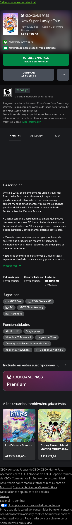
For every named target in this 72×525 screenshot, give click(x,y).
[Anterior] (58, 365)
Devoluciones (8, 492)
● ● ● (63, 75)
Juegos (4, 496)
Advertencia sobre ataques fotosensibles (25, 483)
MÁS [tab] (57, 136)
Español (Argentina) (12, 500)
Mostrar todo (45, 403)
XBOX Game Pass (52, 469)
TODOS (21, 90)
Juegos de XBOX (30, 469)
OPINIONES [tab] (36, 136)
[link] (19, 434)
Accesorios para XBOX (14, 474)
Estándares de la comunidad (47, 478)
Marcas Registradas (27, 518)
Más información (31, 121)
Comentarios (20, 478)
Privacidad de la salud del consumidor (24, 509)
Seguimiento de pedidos (33, 492)
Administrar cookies (57, 514)
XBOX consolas (9, 469)
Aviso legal (7, 518)
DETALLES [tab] (15, 136)
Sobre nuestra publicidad (16, 523)
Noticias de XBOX (40, 474)
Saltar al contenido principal (18, 2)
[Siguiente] (65, 365)
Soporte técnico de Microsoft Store (35, 487)
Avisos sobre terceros (54, 518)
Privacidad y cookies (31, 514)
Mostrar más (10, 265)
